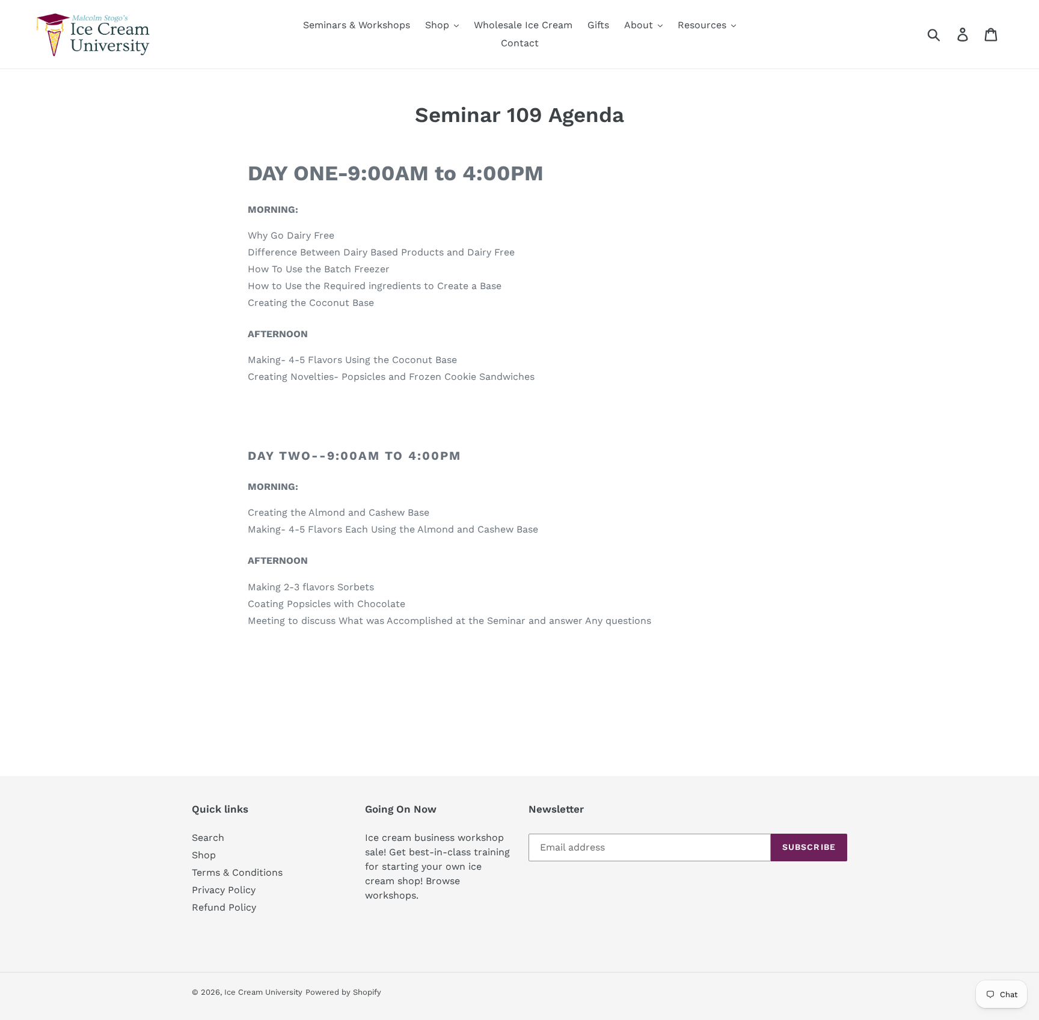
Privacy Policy (224, 890)
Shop (204, 855)
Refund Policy (224, 907)
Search (208, 837)
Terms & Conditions (237, 872)
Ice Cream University (263, 992)
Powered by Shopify (343, 992)
